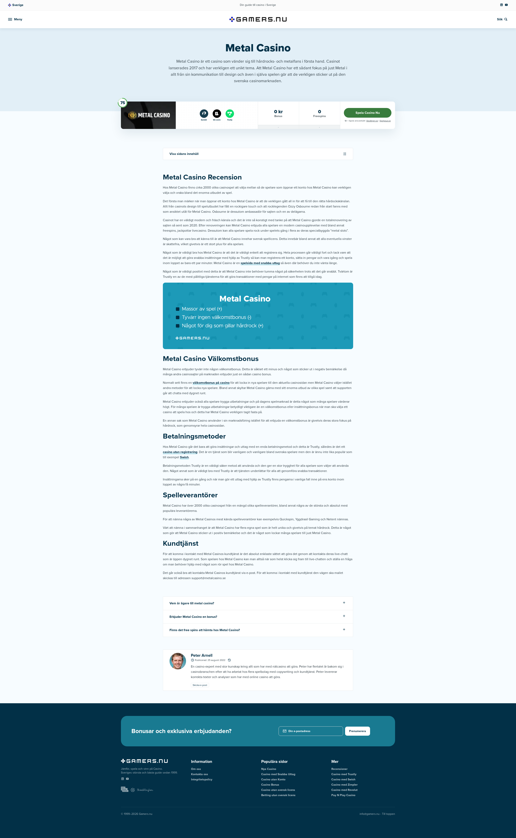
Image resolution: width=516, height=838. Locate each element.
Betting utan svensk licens (278, 795)
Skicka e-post (200, 685)
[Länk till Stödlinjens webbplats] (145, 790)
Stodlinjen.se (372, 120)
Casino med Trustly (343, 774)
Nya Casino (268, 769)
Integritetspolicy (201, 779)
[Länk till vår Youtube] (506, 5)
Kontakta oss (199, 774)
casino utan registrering (180, 452)
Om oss (196, 769)
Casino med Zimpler (344, 785)
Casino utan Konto (273, 779)
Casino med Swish (343, 779)
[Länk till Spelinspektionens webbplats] (124, 789)
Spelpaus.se (385, 120)
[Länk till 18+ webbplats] (133, 790)
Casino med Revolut (344, 790)
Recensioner (339, 769)
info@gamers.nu (370, 814)
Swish (184, 457)
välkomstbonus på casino (211, 382)
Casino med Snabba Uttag (278, 774)
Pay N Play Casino (343, 795)
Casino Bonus (270, 785)
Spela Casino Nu (368, 112)
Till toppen (388, 814)
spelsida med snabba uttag (260, 263)
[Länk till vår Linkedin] (501, 5)
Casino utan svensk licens (278, 790)
